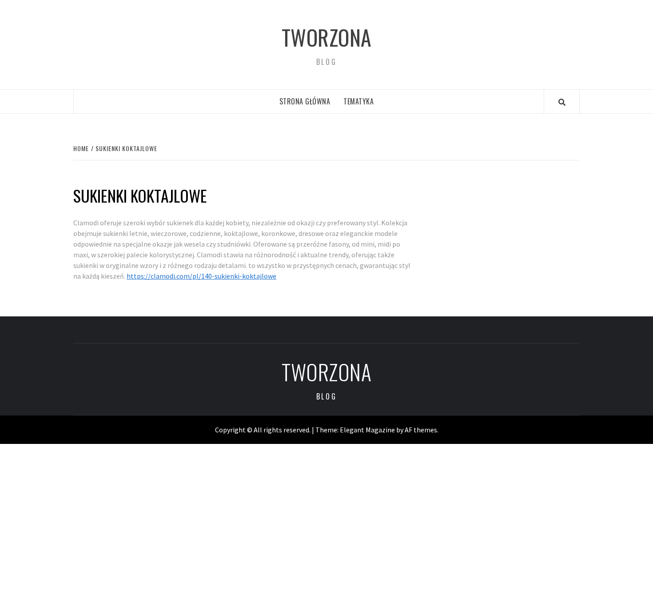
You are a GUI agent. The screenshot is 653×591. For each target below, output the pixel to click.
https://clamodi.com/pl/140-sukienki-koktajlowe (201, 276)
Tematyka (358, 101)
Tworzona (327, 37)
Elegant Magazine (367, 429)
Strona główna (304, 101)
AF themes (421, 429)
